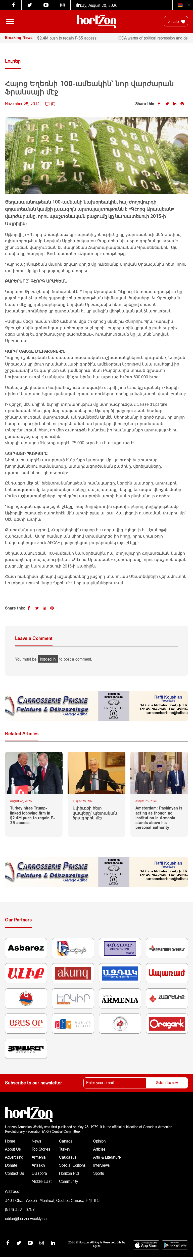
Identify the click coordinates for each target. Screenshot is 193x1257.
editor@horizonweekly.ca (26, 1218)
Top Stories (41, 1149)
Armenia (39, 1157)
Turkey (64, 1149)
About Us (13, 1149)
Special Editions (72, 1165)
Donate (173, 21)
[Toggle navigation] (10, 21)
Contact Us (14, 1173)
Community (68, 1181)
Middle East (42, 1181)
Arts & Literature (107, 1157)
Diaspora (39, 1173)
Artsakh (38, 1165)
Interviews (101, 1165)
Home (10, 1141)
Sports (98, 1173)
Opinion (99, 1141)
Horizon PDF (69, 1173)
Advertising (14, 1157)
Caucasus (67, 1157)
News (36, 1141)
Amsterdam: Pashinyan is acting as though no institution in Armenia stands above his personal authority (158, 817)
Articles (99, 1149)
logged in (48, 659)
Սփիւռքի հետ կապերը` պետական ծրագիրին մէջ (95, 812)
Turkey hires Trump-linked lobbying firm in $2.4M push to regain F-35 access (32, 815)
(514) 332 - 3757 (20, 1209)
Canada (66, 1141)
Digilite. (96, 1246)
